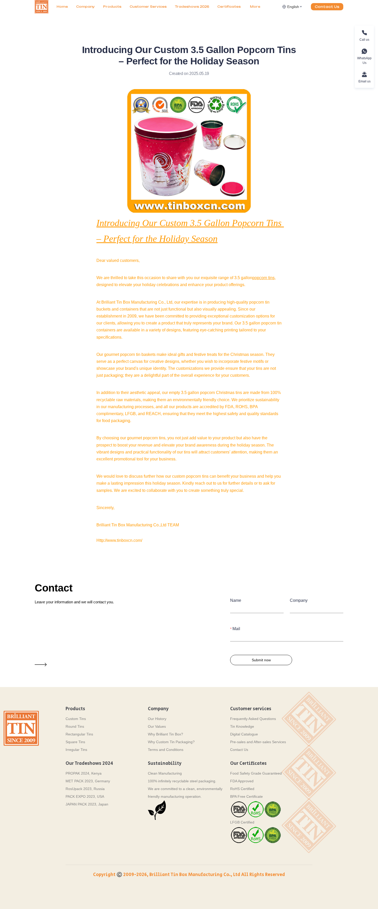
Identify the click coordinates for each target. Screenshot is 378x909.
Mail (236, 629)
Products (112, 6)
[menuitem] (62, 6)
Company (85, 6)
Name (235, 600)
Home (62, 6)
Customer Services (148, 6)
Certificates (229, 6)
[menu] (167, 6)
